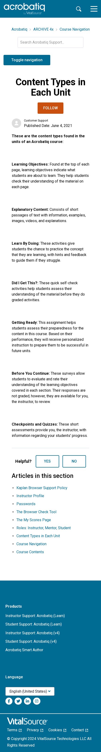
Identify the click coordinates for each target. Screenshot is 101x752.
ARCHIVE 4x (43, 29)
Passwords (25, 504)
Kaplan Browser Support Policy (41, 488)
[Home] (24, 9)
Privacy (34, 730)
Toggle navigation (27, 60)
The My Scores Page (33, 520)
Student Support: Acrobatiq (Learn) (33, 624)
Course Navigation (75, 29)
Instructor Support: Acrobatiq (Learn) (35, 616)
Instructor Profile (30, 496)
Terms (13, 730)
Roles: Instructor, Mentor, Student (43, 528)
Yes (47, 461)
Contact (79, 730)
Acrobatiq (19, 29)
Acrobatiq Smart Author (24, 650)
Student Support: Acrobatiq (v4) (31, 641)
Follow (50, 108)
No (74, 461)
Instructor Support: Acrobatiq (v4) (32, 633)
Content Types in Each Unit (38, 536)
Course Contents (30, 552)
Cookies (56, 730)
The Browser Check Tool (36, 512)
